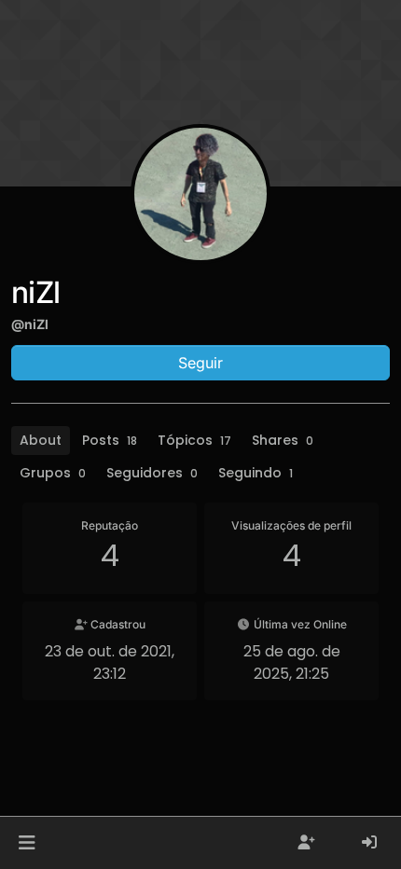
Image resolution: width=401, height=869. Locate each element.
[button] (26, 843)
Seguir (200, 362)
